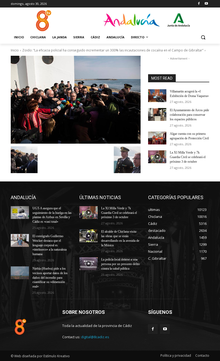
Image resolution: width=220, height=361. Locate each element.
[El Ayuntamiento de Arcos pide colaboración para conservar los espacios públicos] (157, 114)
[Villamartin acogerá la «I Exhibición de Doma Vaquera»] (157, 95)
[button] (203, 37)
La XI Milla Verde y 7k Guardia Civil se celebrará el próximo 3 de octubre (188, 157)
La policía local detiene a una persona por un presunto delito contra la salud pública (120, 264)
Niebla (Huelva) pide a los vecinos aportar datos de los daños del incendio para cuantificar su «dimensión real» (50, 277)
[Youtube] (206, 4)
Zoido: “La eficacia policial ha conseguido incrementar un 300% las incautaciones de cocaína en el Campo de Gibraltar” (112, 50)
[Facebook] (199, 4)
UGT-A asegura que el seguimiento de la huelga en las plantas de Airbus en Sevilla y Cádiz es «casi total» (52, 215)
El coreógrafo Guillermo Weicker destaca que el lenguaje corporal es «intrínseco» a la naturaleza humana (49, 245)
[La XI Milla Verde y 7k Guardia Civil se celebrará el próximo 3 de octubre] (157, 156)
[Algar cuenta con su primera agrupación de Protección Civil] (157, 138)
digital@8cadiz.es (95, 336)
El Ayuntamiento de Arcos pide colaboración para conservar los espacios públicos (189, 114)
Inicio (15, 50)
